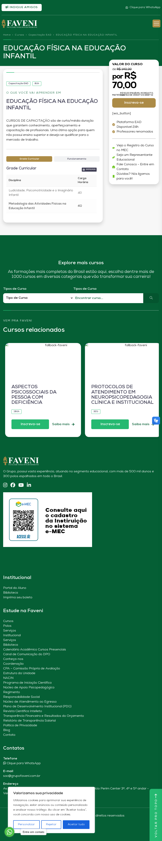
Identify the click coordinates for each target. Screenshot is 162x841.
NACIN (8, 678)
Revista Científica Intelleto (22, 711)
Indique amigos (23, 7)
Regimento (11, 692)
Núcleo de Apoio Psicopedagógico (29, 687)
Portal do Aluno (14, 588)
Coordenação (13, 663)
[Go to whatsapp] (9, 832)
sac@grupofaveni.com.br (21, 776)
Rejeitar (51, 824)
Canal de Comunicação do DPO (26, 654)
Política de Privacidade (20, 725)
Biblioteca (10, 592)
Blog (6, 730)
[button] (89, 170)
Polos (7, 626)
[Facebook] (12, 485)
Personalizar (26, 824)
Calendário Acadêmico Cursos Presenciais (34, 649)
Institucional (12, 635)
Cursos (19, 35)
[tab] (29, 159)
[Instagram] (5, 485)
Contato (9, 735)
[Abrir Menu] (156, 23)
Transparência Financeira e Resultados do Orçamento (43, 716)
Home (7, 35)
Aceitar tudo (76, 824)
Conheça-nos (13, 659)
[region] (51, 810)
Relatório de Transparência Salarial (29, 720)
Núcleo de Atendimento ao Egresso (30, 701)
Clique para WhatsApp (145, 7)
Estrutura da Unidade (19, 673)
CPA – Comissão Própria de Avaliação (31, 668)
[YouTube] (21, 485)
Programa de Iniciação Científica (27, 682)
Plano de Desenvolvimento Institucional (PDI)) (37, 706)
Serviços (9, 630)
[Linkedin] (29, 485)
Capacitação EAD (40, 35)
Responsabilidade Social (21, 697)
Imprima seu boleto (17, 597)
